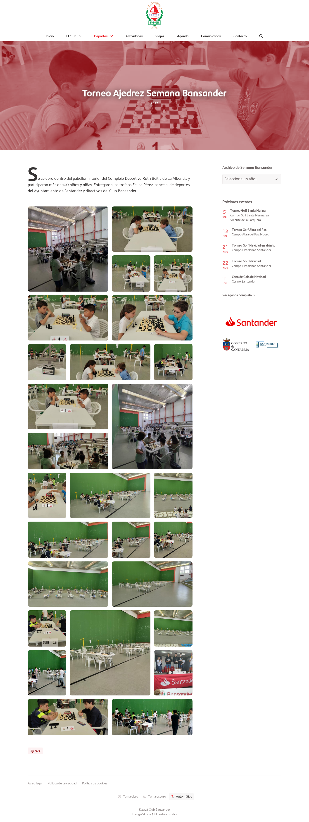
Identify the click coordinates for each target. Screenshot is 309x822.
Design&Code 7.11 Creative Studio (154, 814)
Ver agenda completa (237, 295)
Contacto (240, 35)
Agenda (182, 35)
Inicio (50, 35)
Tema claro (130, 796)
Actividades (134, 35)
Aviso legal (35, 783)
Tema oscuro (157, 796)
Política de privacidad (62, 783)
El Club (71, 35)
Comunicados (211, 35)
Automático (184, 796)
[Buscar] (261, 36)
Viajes (159, 35)
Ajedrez (35, 750)
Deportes (101, 35)
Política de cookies (94, 783)
